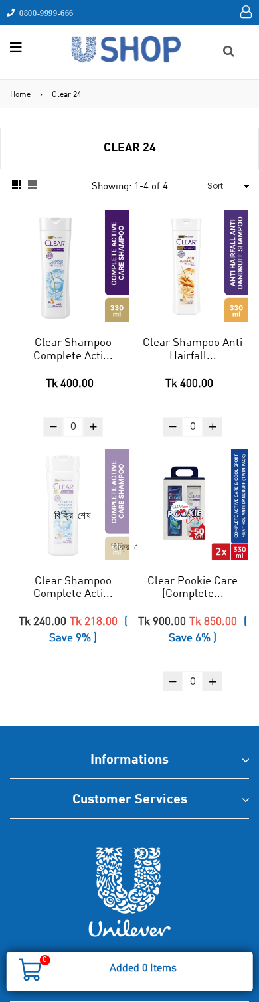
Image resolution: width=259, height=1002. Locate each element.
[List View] (32, 186)
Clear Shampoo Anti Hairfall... (192, 349)
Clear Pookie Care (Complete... (192, 588)
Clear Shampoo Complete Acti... (73, 349)
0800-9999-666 (44, 13)
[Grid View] (16, 186)
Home (20, 95)
